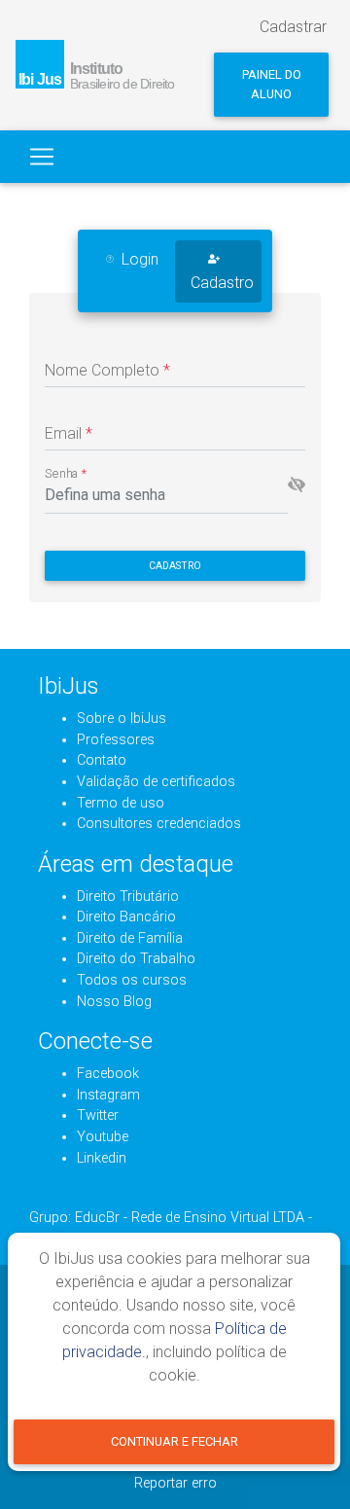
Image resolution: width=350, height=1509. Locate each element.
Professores (116, 740)
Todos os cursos (132, 980)
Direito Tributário (128, 896)
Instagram (108, 1095)
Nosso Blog (114, 1001)
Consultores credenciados (159, 823)
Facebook (108, 1073)
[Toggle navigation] (42, 156)
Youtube (102, 1137)
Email (68, 433)
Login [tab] (140, 259)
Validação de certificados (156, 781)
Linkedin (101, 1158)
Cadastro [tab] (222, 282)
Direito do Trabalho (136, 959)
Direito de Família (130, 938)
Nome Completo (107, 370)
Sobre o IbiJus (121, 718)
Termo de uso (120, 803)
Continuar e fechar (174, 1441)
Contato (101, 760)
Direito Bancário (126, 917)
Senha (66, 473)
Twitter (98, 1115)
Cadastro (175, 565)
